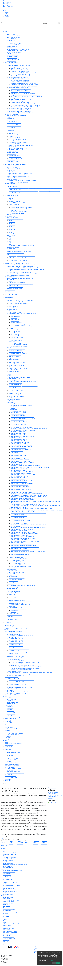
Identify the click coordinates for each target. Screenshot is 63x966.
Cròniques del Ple (7, 925)
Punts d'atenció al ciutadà (9, 872)
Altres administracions (8, 867)
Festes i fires (5, 913)
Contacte (3, 9)
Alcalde (4, 850)
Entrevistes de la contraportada (10, 932)
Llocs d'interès (6, 916)
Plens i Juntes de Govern (8, 855)
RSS (3, 944)
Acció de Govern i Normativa (9, 854)
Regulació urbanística (8, 860)
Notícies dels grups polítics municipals (11, 923)
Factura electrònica (7, 881)
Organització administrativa (9, 857)
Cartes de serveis (7, 873)
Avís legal (36, 951)
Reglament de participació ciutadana (11, 885)
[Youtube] (15, 947)
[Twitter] (9, 947)
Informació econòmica (8, 863)
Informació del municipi (8, 897)
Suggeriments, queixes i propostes (11, 878)
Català (6, 12)
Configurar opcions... (42, 962)
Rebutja (53, 962)
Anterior (3, 845)
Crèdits (36, 947)
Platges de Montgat (7, 910)
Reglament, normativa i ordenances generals (13, 858)
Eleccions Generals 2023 (8, 937)
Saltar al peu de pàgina (7, 6)
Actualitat (3, 920)
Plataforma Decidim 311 (8, 894)
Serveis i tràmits (4, 869)
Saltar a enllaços (6, 5)
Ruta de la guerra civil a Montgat (10, 912)
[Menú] (1, 30)
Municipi (3, 895)
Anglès (6, 15)
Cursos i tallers (6, 929)
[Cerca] (59, 23)
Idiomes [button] (4, 10)
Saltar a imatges (5, 3)
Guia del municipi (7, 898)
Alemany (7, 16)
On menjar (5, 919)
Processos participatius (8, 888)
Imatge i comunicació (8, 934)
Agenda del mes (6, 926)
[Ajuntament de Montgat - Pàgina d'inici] (6, 25)
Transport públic (6, 906)
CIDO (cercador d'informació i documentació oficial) (15, 864)
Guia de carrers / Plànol (8, 901)
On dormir (5, 918)
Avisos (4, 943)
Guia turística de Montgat (9, 909)
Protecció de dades (38, 950)
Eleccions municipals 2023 (9, 938)
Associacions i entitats (8, 892)
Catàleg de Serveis (7, 875)
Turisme (2, 907)
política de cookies (50, 960)
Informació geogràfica (8, 903)
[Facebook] (11, 947)
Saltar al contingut (6, 2)
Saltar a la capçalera (6, 0)
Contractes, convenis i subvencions (11, 861)
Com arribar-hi (6, 904)
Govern (4, 851)
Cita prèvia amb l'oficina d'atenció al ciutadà (13, 870)
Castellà (6, 13)
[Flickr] (13, 947)
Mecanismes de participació (9, 889)
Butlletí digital (6, 940)
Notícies (4, 922)
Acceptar (58, 962)
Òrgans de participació (8, 887)
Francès (6, 18)
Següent (6, 845)
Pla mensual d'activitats (8, 928)
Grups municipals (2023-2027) (9, 853)
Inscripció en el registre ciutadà (10, 891)
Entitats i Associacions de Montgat (11, 900)
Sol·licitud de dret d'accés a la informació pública (14, 882)
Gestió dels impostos (7, 879)
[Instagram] (18, 947)
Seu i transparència (7, 866)
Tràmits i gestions (7, 876)
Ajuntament (3, 848)
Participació (3, 884)
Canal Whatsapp (6, 935)
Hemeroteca (5, 941)
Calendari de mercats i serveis (10, 915)
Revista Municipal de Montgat (10, 931)
